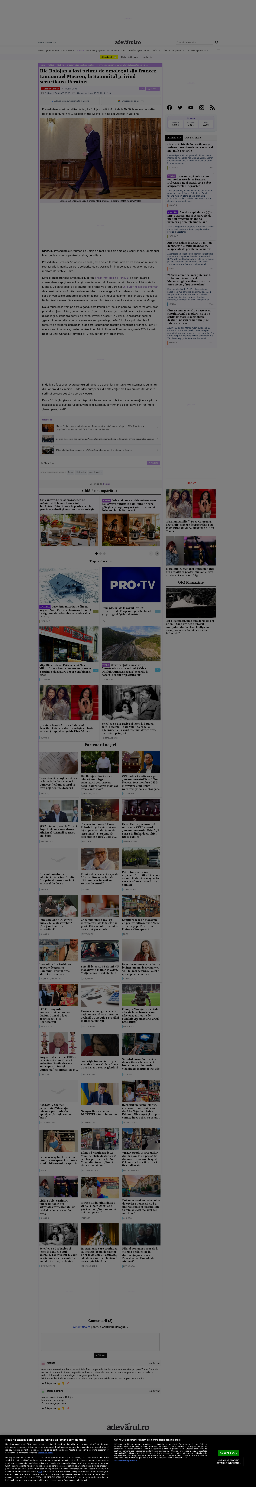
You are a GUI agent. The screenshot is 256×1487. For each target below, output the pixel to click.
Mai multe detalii (45, 1453)
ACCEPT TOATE (228, 1453)
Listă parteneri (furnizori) (125, 1461)
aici (40, 1471)
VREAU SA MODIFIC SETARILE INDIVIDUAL (229, 1461)
